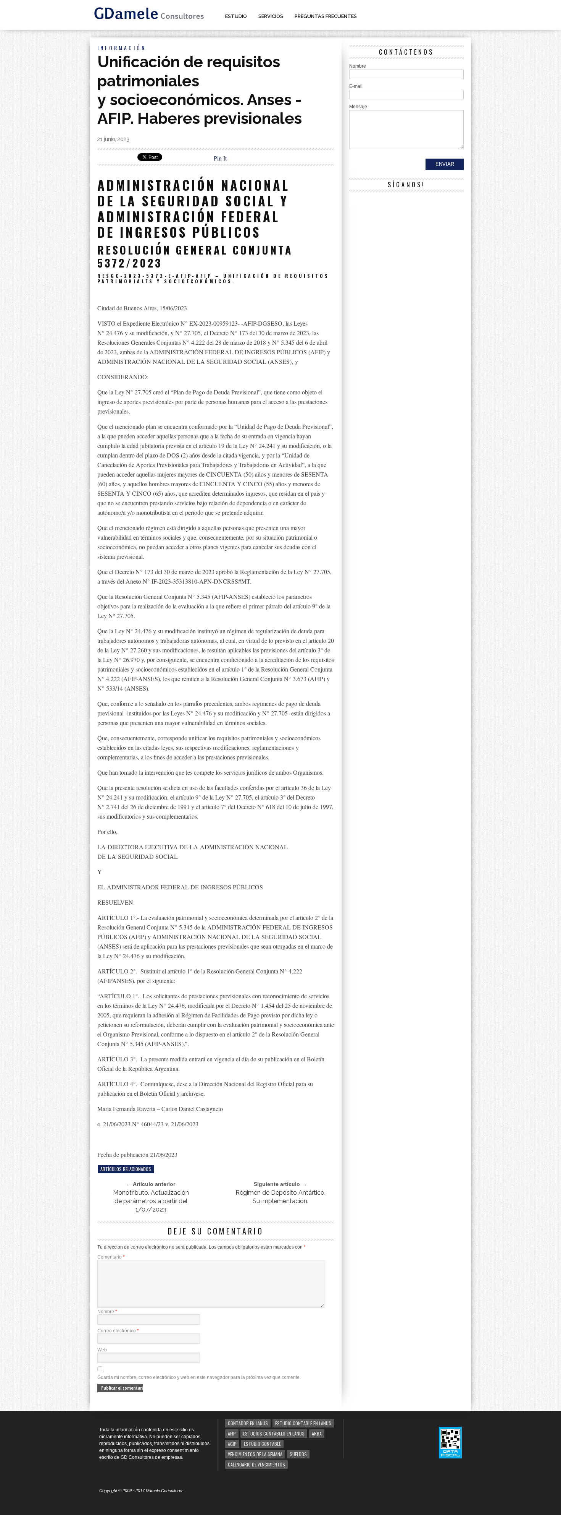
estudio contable (262, 1443)
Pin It (220, 158)
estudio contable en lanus (303, 1423)
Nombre (107, 1311)
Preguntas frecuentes (326, 16)
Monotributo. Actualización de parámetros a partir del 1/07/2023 (151, 1201)
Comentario (111, 1257)
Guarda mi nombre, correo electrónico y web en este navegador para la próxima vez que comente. (199, 1377)
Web (102, 1350)
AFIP (232, 1433)
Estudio (236, 16)
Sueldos (298, 1454)
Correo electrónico (118, 1330)
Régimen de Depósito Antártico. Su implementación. (280, 1197)
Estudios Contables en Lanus (274, 1433)
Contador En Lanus (248, 1423)
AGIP (232, 1443)
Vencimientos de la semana (255, 1454)
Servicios (270, 16)
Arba (317, 1433)
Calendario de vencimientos (256, 1464)
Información (121, 48)
